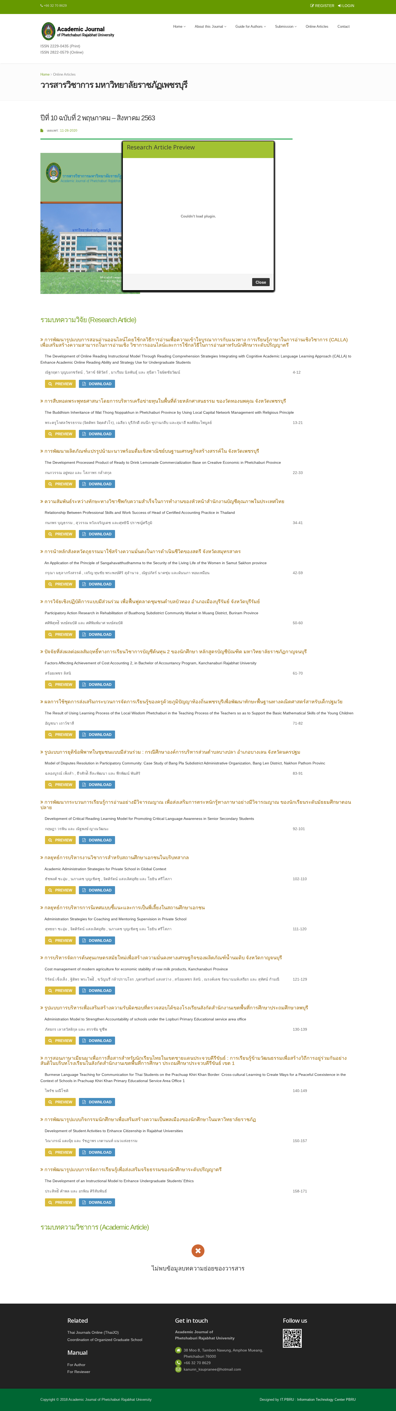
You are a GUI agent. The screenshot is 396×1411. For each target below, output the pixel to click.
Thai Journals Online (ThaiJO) (93, 1332)
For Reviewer (78, 1372)
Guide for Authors (249, 26)
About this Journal (209, 26)
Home (178, 26)
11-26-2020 (68, 130)
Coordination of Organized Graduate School (104, 1339)
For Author (76, 1364)
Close (261, 282)
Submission (284, 26)
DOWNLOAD (99, 384)
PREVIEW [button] (62, 384)
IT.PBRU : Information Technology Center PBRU (318, 1400)
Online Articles (317, 26)
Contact (344, 26)
